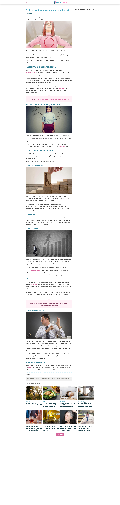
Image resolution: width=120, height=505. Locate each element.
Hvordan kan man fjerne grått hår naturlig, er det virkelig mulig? (68, 428)
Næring (45, 425)
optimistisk (33, 284)
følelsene (61, 88)
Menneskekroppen (30, 425)
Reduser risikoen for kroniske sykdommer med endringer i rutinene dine (86, 405)
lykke (30, 367)
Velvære (27, 6)
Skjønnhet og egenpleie (66, 425)
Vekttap (45, 401)
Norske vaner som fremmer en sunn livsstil (34, 404)
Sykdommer (81, 401)
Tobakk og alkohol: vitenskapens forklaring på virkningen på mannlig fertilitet (34, 428)
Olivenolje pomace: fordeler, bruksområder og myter (51, 428)
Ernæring (28, 401)
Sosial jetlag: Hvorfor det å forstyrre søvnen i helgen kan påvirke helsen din (68, 405)
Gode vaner (33, 6)
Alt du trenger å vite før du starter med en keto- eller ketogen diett (51, 405)
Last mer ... (60, 434)
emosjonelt (62, 146)
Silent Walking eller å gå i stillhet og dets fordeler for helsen (86, 428)
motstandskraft (30, 72)
